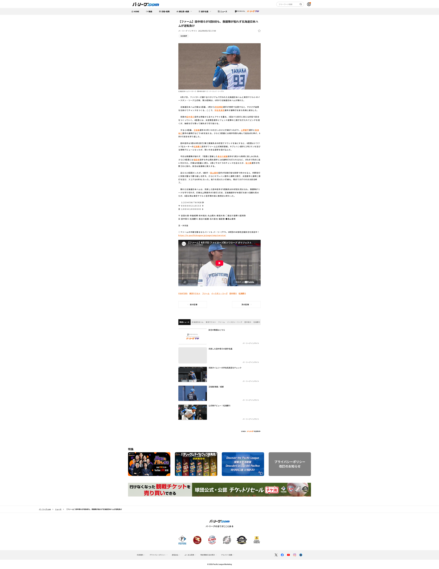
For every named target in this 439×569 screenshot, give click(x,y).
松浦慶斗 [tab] (256, 322)
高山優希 (214, 172)
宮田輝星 (219, 107)
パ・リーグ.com (45, 509)
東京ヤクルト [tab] (211, 322)
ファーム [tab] (221, 322)
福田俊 (197, 159)
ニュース (58, 509)
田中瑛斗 (190, 116)
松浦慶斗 (198, 146)
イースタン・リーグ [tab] (234, 322)
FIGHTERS (182, 293)
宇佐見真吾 (219, 110)
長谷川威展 (223, 156)
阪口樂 (249, 163)
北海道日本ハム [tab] (197, 322)
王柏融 (197, 130)
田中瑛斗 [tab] (247, 322)
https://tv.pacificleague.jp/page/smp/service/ (202, 235)
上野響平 (245, 130)
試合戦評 (184, 36)
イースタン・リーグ (219, 293)
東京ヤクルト (194, 293)
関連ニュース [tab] (184, 322)
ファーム (205, 293)
